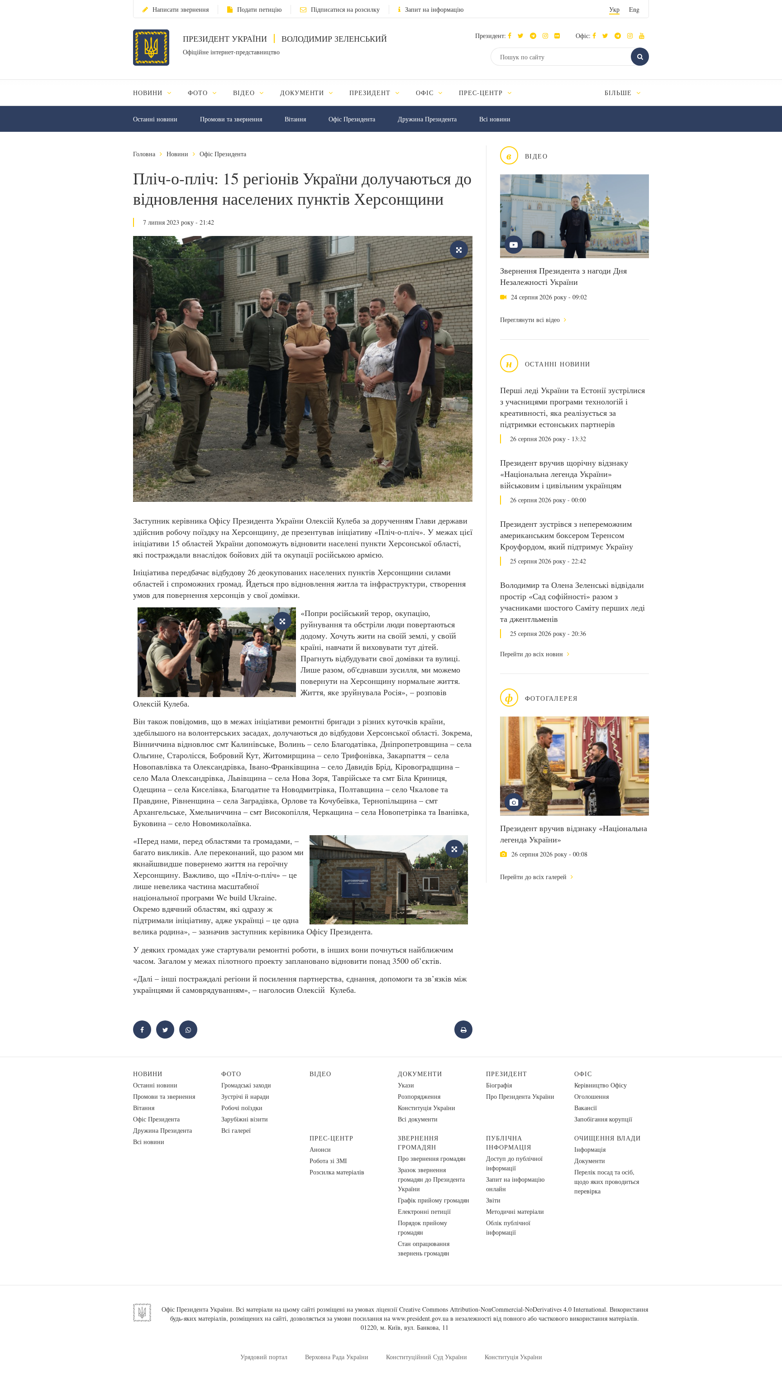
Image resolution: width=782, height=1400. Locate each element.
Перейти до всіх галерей (534, 876)
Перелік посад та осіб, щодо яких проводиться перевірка (606, 1181)
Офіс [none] (426, 92)
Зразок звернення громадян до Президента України (431, 1179)
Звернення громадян (418, 1142)
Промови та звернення (231, 119)
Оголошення (591, 1096)
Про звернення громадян (432, 1158)
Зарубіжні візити (244, 1119)
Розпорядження (419, 1096)
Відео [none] (245, 92)
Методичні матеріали (515, 1211)
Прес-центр (331, 1138)
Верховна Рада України (336, 1356)
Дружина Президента (427, 119)
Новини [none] (149, 92)
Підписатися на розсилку (345, 9)
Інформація (590, 1149)
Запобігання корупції (603, 1119)
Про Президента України (520, 1096)
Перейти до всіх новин (532, 653)
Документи (420, 1073)
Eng (634, 9)
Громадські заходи (246, 1085)
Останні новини (155, 119)
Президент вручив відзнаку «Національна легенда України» (573, 834)
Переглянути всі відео (531, 319)
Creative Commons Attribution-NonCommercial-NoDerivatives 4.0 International (502, 1309)
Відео (320, 1073)
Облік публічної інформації (508, 1227)
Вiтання (295, 119)
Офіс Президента (352, 119)
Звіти (493, 1200)
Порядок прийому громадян (422, 1227)
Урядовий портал (263, 1356)
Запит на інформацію (434, 9)
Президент (506, 1073)
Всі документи (418, 1119)
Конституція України (426, 1107)
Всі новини (494, 119)
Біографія (499, 1085)
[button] (523, 35)
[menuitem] (156, 93)
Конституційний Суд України (426, 1356)
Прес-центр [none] (482, 92)
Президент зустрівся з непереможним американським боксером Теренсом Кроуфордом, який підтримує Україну (566, 535)
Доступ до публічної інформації (514, 1163)
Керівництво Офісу (600, 1085)
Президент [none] (371, 92)
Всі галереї (236, 1130)
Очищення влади (607, 1138)
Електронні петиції (424, 1211)
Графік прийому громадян (433, 1200)
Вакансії (585, 1107)
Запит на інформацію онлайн (515, 1184)
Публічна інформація (508, 1142)
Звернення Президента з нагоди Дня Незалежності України (563, 276)
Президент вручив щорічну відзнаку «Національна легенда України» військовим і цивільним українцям (564, 474)
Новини (177, 153)
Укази (406, 1085)
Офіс (583, 1073)
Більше (619, 92)
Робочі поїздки (241, 1107)
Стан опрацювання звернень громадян (423, 1248)
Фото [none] (199, 92)
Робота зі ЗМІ (328, 1160)
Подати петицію (259, 9)
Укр (614, 9)
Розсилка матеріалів (337, 1172)
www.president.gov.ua (420, 1318)
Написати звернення (181, 9)
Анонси (320, 1149)
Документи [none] (303, 92)
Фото (231, 1073)
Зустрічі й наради (245, 1096)
